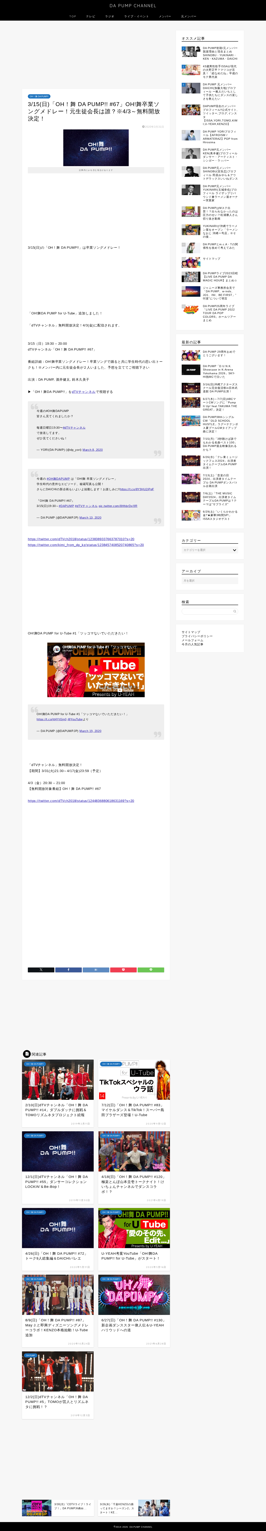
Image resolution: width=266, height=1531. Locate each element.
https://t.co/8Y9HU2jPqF (137, 489)
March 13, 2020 (90, 517)
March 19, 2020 (90, 731)
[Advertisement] (96, 55)
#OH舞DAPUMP (58, 478)
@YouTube (75, 719)
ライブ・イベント (136, 16)
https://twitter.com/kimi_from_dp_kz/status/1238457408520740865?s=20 (86, 545)
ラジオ (110, 16)
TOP (72, 16)
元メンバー (189, 16)
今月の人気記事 (192, 644)
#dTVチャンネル (74, 427)
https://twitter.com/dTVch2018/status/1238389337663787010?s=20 (81, 539)
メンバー (165, 16)
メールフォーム (192, 640)
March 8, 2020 (93, 449)
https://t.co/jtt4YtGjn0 (51, 719)
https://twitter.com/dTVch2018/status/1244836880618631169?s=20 (81, 801)
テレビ (90, 16)
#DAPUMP (66, 506)
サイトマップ (191, 632)
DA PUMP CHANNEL (133, 5)
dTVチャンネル (84, 392)
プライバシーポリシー (197, 636)
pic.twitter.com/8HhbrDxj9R (118, 506)
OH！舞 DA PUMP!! (39, 96)
